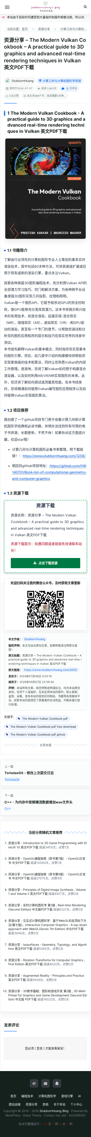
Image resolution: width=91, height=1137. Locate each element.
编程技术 (27, 1096)
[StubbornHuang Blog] (45, 7)
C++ (8, 808)
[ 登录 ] (39, 1048)
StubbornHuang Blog (54, 1111)
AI (79, 1096)
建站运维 (15, 1104)
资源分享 (31, 1104)
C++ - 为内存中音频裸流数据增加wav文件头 (38, 802)
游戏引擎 (67, 1096)
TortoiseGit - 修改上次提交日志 (29, 773)
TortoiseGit (12, 779)
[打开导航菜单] (7, 7)
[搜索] (85, 7)
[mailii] (45, 1083)
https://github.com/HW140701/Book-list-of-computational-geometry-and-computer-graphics (49, 472)
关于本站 (59, 1104)
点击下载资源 (48, 563)
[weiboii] (34, 1083)
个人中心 (76, 1104)
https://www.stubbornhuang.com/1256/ (54, 456)
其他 (45, 1104)
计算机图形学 (47, 1096)
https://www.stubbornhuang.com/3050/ (50, 669)
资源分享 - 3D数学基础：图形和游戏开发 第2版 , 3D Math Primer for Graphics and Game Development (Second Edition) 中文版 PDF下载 (47, 995)
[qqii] (57, 1083)
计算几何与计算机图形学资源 (62, 81)
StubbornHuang (23, 81)
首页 (13, 1096)
